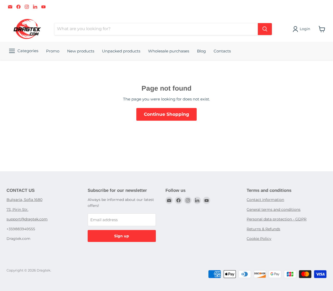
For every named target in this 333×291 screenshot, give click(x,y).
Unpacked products (121, 51)
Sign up (121, 236)
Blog (201, 51)
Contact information (265, 199)
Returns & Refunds (263, 229)
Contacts (222, 51)
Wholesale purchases (168, 51)
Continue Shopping (166, 114)
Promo (52, 51)
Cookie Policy (259, 238)
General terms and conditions (273, 209)
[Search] (265, 29)
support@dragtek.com (27, 219)
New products (80, 51)
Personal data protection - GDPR (276, 219)
